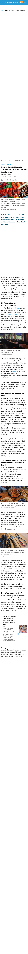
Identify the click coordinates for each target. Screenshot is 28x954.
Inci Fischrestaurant (12, 314)
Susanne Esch (7, 637)
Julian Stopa (6, 633)
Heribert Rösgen (8, 636)
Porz (25, 321)
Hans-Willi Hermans (9, 641)
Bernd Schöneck (8, 634)
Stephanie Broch (8, 628)
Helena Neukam (7, 174)
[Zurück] (2, 10)
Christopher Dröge (8, 631)
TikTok (14, 371)
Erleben (11, 161)
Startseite (3, 161)
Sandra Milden (7, 639)
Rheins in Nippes (14, 308)
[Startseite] (11, 2)
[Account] (25, 2)
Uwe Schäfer (6, 630)
